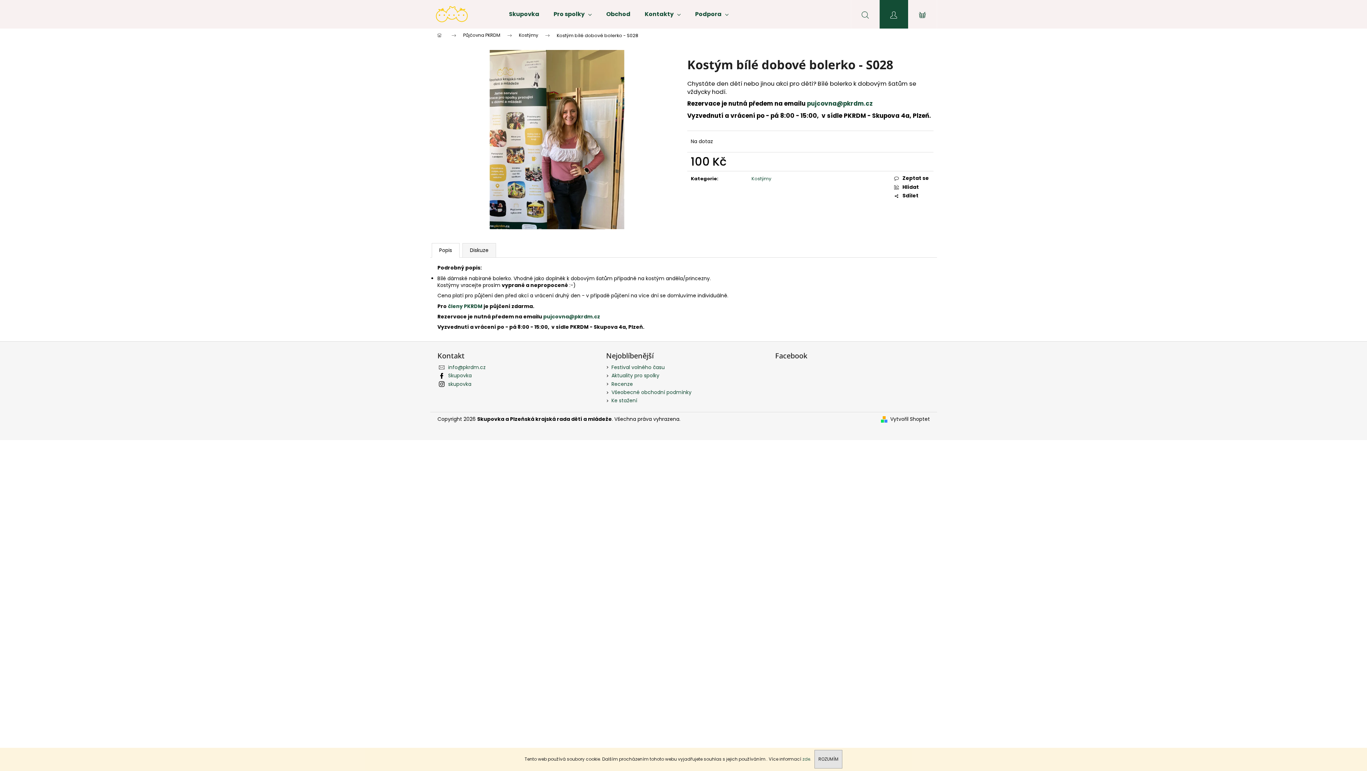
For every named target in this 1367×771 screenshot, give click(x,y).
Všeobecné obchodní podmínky (651, 392)
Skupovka (460, 375)
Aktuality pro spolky (635, 375)
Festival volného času (638, 367)
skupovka (459, 384)
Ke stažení (624, 400)
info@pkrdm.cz (467, 367)
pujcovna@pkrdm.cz (840, 103)
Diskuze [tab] (479, 250)
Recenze (622, 384)
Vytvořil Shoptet (910, 419)
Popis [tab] (445, 250)
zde (806, 759)
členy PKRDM (466, 306)
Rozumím (828, 759)
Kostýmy (761, 178)
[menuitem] (524, 14)
